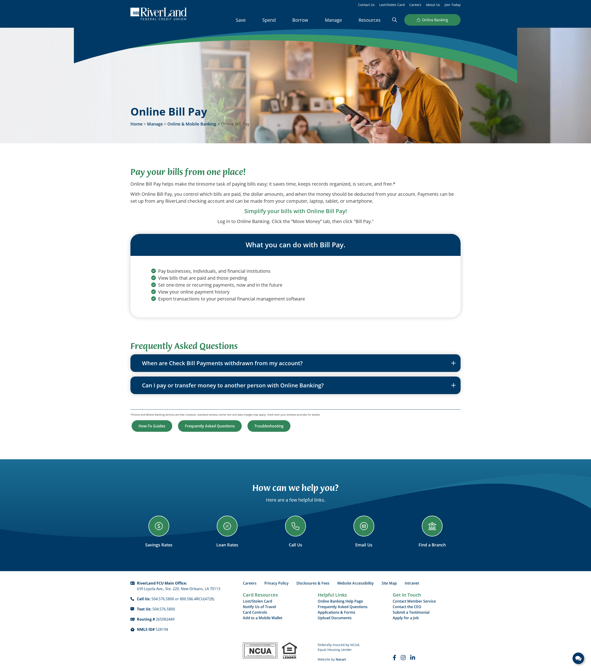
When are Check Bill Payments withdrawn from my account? (222, 363)
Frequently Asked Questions (210, 426)
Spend (269, 20)
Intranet (412, 583)
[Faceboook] (394, 657)
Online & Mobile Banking (191, 124)
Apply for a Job (406, 617)
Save (241, 20)
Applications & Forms (336, 612)
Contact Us (366, 5)
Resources (370, 20)
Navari (341, 659)
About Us (433, 5)
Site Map (389, 583)
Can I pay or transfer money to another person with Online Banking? (233, 385)
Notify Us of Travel (259, 606)
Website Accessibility (355, 583)
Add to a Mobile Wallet (262, 617)
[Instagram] (403, 657)
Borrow (300, 20)
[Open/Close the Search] (394, 19)
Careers (415, 5)
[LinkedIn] (412, 657)
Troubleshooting (268, 426)
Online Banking (435, 19)
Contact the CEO (407, 606)
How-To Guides (152, 426)
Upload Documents (335, 617)
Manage (333, 20)
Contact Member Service (414, 601)
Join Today (453, 5)
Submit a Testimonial (411, 612)
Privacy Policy (276, 583)
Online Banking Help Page (340, 601)
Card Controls (255, 612)
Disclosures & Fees (312, 583)
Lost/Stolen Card (392, 5)
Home (136, 124)
